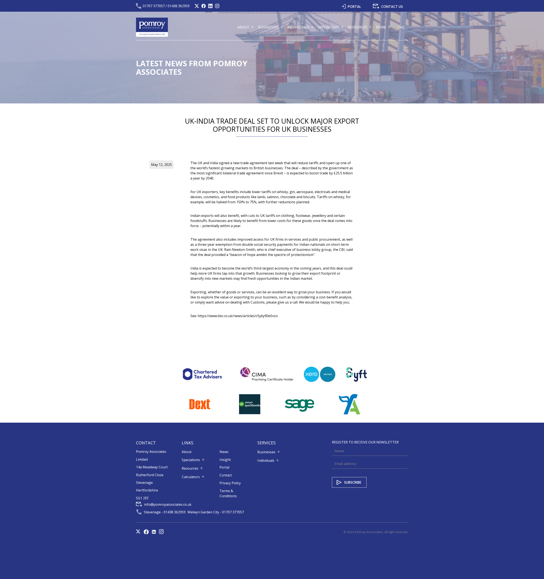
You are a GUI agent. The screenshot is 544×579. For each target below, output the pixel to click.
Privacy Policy (230, 483)
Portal (224, 467)
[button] (247, 27)
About (186, 451)
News (224, 451)
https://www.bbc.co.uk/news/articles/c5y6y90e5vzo (238, 316)
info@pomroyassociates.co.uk (167, 504)
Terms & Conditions (228, 493)
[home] (152, 27)
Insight (225, 459)
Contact (226, 475)
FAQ (401, 27)
